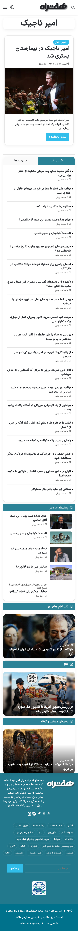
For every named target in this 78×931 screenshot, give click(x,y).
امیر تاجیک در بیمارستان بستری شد (42, 52)
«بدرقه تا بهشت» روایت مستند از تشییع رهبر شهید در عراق (40, 766)
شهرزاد (34, 846)
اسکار (70, 825)
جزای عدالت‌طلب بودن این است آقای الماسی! (45, 220)
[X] (48, 813)
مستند (69, 853)
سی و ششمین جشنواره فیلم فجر (33, 839)
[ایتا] (29, 813)
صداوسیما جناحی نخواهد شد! (53, 206)
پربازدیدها (20, 160)
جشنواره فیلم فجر (24, 832)
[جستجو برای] (73, 8)
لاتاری (12, 846)
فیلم (22, 846)
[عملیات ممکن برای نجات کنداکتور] (61, 588)
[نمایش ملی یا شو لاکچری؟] (61, 572)
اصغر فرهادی (56, 825)
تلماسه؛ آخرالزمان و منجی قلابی (52, 233)
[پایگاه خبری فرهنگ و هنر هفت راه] (54, 7)
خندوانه (69, 839)
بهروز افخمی (21, 825)
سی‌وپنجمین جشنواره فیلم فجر (57, 846)
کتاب (7, 853)
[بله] (34, 813)
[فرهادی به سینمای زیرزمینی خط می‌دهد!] (61, 554)
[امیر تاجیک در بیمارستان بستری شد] (39, 91)
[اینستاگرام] (43, 813)
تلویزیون (52, 832)
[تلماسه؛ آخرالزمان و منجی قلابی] (61, 537)
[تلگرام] (39, 813)
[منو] (5, 8)
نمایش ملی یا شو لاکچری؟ (31, 567)
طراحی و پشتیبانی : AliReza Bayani (39, 924)
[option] (39, 636)
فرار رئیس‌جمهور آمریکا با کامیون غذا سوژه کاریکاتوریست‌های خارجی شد (45, 709)
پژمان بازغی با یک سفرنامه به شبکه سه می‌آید (44, 440)
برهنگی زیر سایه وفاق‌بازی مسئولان (51, 489)
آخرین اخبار (61, 42)
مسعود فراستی (53, 853)
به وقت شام (67, 832)
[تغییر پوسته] (12, 8)
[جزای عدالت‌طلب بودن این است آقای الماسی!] (61, 521)
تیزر (40, 832)
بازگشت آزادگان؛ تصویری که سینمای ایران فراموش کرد (41, 651)
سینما (57, 839)
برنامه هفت (38, 825)
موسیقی (19, 853)
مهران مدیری (35, 853)
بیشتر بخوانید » (57, 137)
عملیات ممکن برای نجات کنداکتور (27, 592)
